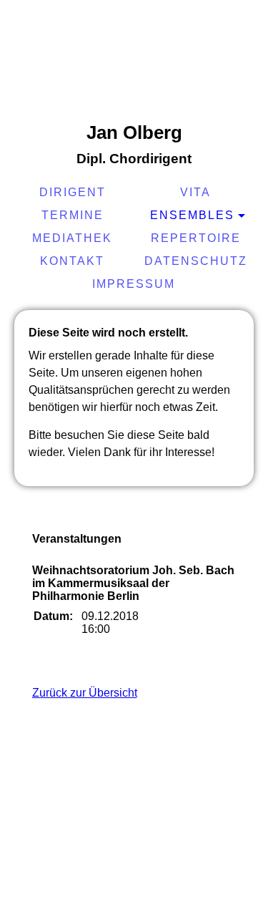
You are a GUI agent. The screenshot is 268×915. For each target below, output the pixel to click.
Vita (195, 192)
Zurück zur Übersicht (84, 693)
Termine (72, 215)
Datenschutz (195, 261)
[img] (134, 61)
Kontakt (72, 261)
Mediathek (72, 238)
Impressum (133, 284)
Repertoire (196, 238)
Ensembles (192, 215)
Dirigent (72, 192)
